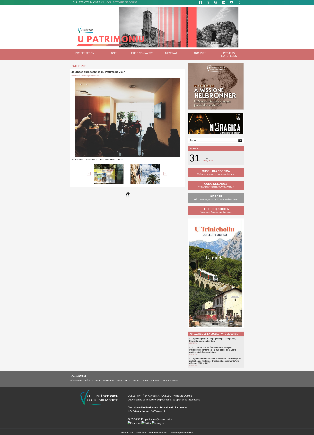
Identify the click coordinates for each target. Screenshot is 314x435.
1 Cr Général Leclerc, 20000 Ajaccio (147, 411)
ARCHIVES (200, 53)
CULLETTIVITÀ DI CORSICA (105, 2)
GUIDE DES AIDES (215, 183)
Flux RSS (141, 432)
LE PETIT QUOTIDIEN (215, 209)
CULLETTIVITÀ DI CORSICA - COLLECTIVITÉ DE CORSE (160, 395)
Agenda (194, 148)
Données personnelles (181, 432)
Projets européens (229, 54)
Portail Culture (170, 380)
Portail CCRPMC (151, 380)
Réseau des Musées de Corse (85, 380)
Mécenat (171, 53)
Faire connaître (142, 53)
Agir (114, 53)
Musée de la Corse (112, 380)
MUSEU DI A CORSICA (216, 171)
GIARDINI (216, 196)
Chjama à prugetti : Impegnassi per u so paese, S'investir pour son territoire (212, 340)
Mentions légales (158, 432)
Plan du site (127, 432)
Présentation (84, 53)
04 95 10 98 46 (135, 419)
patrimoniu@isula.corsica (158, 419)
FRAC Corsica (132, 380)
